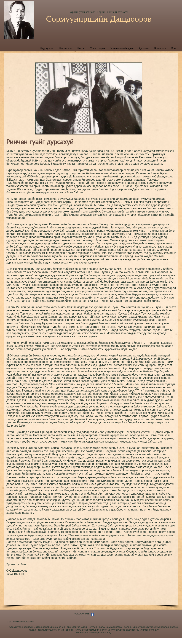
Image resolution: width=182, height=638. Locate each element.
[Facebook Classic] (92, 614)
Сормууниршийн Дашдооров (99, 18)
